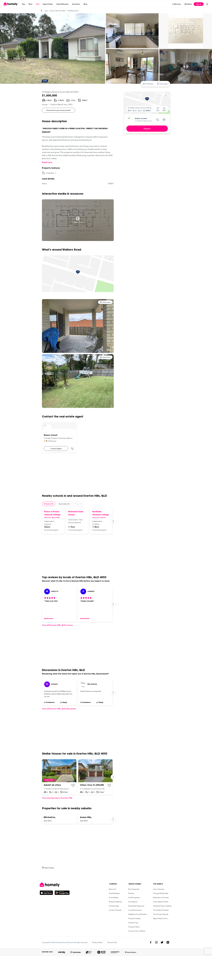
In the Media (113, 897)
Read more (47, 162)
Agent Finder (48, 4)
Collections (176, 4)
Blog (85, 4)
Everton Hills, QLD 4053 (57, 11)
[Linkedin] (168, 942)
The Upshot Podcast (160, 910)
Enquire (147, 128)
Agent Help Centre (160, 918)
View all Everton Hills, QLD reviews (57, 625)
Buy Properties (133, 889)
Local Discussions (135, 910)
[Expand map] (110, 259)
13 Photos (149, 84)
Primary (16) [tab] (49, 504)
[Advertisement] (78, 473)
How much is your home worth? (58, 110)
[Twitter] (162, 942)
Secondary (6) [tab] (64, 504)
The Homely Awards (160, 914)
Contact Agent (56, 448)
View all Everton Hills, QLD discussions (59, 708)
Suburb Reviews (62, 4)
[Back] (41, 10)
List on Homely (158, 889)
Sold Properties (134, 897)
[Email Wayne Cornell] (164, 119)
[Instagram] (156, 942)
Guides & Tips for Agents (162, 906)
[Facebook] (150, 942)
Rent (30, 4)
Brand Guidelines (115, 902)
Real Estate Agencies (136, 906)
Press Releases (114, 893)
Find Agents (132, 902)
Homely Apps (114, 906)
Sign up (198, 4)
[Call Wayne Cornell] (72, 448)
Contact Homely (115, 910)
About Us (112, 889)
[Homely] (55, 884)
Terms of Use (112, 942)
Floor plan (164, 84)
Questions (76, 4)
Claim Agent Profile (160, 902)
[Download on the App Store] (47, 892)
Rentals (131, 893)
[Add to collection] (73, 785)
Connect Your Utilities (136, 931)
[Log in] (207, 4)
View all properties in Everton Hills (57, 798)
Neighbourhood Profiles (137, 914)
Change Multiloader (160, 893)
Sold (37, 4)
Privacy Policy (97, 942)
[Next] (113, 521)
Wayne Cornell (141, 118)
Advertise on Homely (161, 897)
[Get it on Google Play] (62, 892)
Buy (23, 4)
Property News (133, 927)
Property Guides (134, 918)
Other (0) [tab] (78, 504)
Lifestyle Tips (133, 922)
